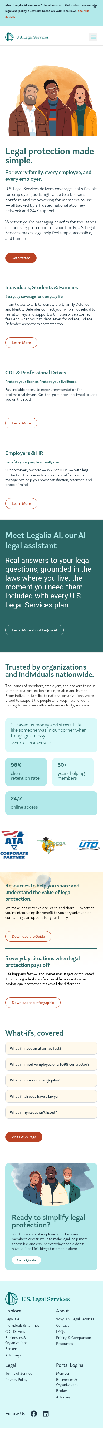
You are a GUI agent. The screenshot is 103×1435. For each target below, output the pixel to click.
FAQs (60, 1331)
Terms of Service (18, 1373)
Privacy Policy (16, 1379)
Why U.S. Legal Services (75, 1319)
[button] (93, 37)
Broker (11, 1348)
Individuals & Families (22, 1325)
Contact (62, 1325)
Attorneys (13, 1355)
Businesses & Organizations (16, 1340)
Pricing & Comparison (73, 1337)
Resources (64, 1343)
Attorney (63, 1397)
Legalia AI (13, 1319)
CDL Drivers (15, 1331)
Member (63, 1373)
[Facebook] (34, 1413)
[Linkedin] (45, 1413)
